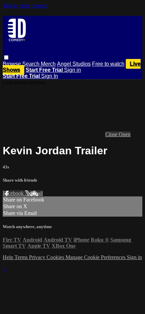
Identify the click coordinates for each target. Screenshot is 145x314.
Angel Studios (74, 64)
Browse (12, 64)
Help (8, 257)
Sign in (72, 70)
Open (124, 134)
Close (112, 134)
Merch (48, 64)
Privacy (38, 257)
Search (31, 64)
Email (36, 193)
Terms (21, 257)
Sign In (49, 76)
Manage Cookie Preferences (96, 257)
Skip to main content (25, 5)
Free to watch (108, 64)
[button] (6, 57)
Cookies (56, 257)
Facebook (14, 193)
